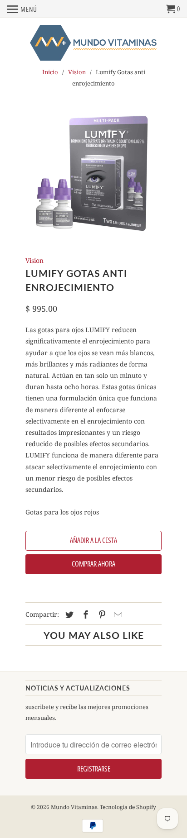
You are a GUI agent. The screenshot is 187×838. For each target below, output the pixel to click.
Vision (77, 72)
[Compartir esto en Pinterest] (101, 614)
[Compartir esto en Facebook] (84, 614)
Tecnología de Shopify (128, 807)
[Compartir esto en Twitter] (68, 614)
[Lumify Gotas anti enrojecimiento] (93, 174)
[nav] (22, 9)
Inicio (50, 72)
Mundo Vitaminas (74, 807)
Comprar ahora (93, 564)
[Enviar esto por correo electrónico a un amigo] (116, 614)
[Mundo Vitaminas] (93, 43)
